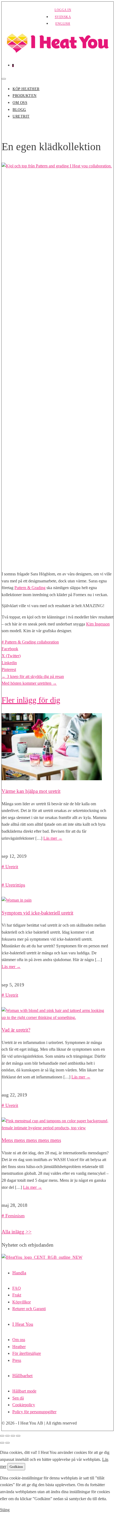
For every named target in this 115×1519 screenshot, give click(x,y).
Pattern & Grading (29, 587)
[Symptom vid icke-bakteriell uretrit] (17, 900)
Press (16, 1360)
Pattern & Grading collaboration (32, 642)
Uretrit (21, 116)
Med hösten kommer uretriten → (29, 683)
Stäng (5, 1509)
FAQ (16, 1288)
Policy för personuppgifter (34, 1411)
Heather (19, 1346)
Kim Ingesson (98, 624)
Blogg (19, 110)
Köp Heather (26, 89)
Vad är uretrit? (16, 1030)
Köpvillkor (21, 1302)
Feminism (15, 1215)
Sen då (18, 1398)
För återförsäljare (26, 1353)
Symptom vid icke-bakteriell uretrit (37, 913)
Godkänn (16, 1467)
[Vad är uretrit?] (55, 1017)
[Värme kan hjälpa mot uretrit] (52, 778)
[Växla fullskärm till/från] (7, 1436)
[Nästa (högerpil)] (7, 1443)
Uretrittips (15, 885)
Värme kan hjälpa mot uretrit (31, 791)
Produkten (25, 96)
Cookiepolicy (23, 1404)
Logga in (63, 10)
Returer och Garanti (29, 1308)
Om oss (20, 103)
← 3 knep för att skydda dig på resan (33, 676)
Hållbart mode (24, 1391)
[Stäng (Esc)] (18, 1436)
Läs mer (52, 838)
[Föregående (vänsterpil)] (2, 1443)
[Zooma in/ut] (2, 1436)
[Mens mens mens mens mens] (55, 1128)
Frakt (16, 1295)
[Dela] (13, 1436)
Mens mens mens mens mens (31, 1140)
